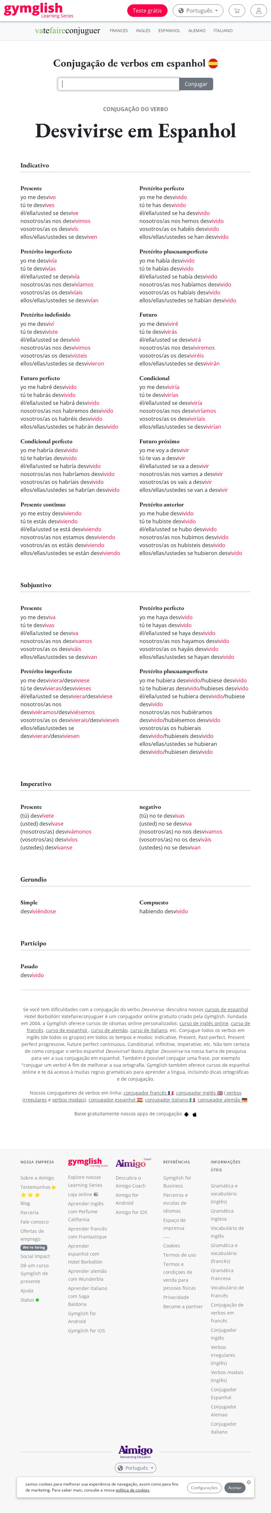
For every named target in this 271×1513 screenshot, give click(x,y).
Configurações (204, 1488)
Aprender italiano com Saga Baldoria (87, 1296)
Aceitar (235, 1488)
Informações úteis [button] (226, 1165)
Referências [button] (176, 1161)
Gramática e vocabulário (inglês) (224, 1194)
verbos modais (68, 1100)
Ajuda (26, 1290)
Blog (25, 1203)
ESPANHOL (169, 30)
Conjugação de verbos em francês (227, 1313)
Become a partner (183, 1306)
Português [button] (199, 10)
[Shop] (237, 10)
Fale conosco (34, 1222)
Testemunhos (35, 1187)
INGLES (143, 30)
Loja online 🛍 (83, 1194)
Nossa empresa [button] (37, 1161)
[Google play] (186, 1113)
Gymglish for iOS (86, 1330)
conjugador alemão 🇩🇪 (222, 1100)
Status (28, 1300)
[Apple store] (195, 1113)
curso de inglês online (203, 1023)
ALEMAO (197, 30)
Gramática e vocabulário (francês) (224, 1253)
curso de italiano (148, 1030)
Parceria (29, 1212)
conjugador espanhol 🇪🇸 (115, 1100)
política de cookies (132, 1490)
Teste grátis (147, 10)
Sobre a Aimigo (37, 1178)
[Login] (259, 10)
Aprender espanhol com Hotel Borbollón (85, 1254)
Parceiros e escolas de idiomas (175, 1203)
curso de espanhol (67, 1030)
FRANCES (119, 30)
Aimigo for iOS (131, 1212)
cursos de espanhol (226, 1009)
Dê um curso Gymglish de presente (34, 1273)
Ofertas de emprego (32, 1239)
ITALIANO (223, 30)
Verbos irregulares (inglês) (223, 1355)
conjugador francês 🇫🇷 (149, 1093)
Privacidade (176, 1297)
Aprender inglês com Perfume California (86, 1211)
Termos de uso (179, 1255)
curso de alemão (109, 1030)
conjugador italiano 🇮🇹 (170, 1100)
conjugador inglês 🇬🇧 (199, 1093)
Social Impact (35, 1256)
